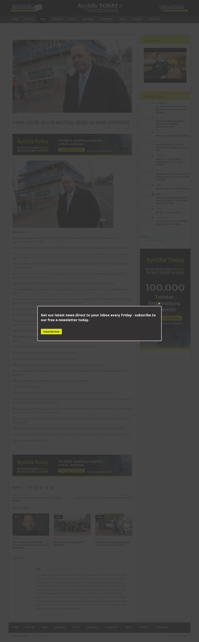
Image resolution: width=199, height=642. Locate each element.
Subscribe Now (51, 331)
